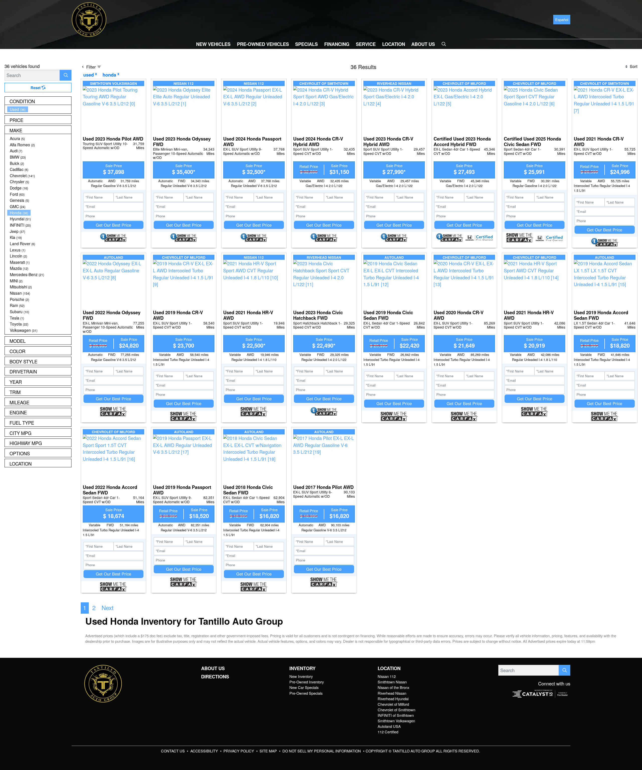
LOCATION (389, 668)
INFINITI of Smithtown (396, 715)
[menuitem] (39, 109)
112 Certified (388, 731)
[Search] (65, 75)
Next (108, 607)
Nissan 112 (387, 676)
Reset (36, 87)
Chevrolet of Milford (393, 704)
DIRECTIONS (215, 676)
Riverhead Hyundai (393, 698)
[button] (213, 44)
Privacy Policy (239, 750)
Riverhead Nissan (392, 693)
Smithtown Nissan (392, 681)
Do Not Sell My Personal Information (322, 750)
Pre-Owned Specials (306, 693)
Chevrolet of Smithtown (396, 709)
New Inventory (301, 676)
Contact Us (173, 750)
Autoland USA (389, 726)
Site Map (269, 750)
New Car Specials (303, 687)
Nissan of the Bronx (393, 687)
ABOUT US (213, 668)
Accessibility (204, 750)
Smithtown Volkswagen (396, 720)
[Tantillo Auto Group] (89, 19)
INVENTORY (302, 668)
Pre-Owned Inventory (306, 681)
